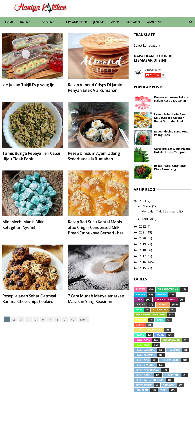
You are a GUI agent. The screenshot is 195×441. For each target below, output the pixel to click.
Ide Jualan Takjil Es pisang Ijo (28, 84)
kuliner (141, 319)
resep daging (172, 339)
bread (161, 294)
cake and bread (165, 299)
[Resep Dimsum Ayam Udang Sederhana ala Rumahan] (98, 125)
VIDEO (115, 22)
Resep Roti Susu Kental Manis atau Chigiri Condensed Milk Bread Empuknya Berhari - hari (96, 227)
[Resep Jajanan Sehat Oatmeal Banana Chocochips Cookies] (32, 267)
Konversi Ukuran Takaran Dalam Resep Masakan (172, 98)
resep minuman (145, 355)
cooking (162, 304)
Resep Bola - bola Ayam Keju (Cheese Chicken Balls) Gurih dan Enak (170, 117)
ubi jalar (142, 390)
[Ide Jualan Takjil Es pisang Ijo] (32, 56)
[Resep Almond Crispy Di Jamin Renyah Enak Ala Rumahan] (98, 56)
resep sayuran (145, 365)
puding (160, 335)
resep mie (174, 350)
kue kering (160, 309)
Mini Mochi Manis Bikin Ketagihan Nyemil (23, 224)
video (163, 390)
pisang (140, 335)
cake (139, 299)
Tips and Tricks (168, 289)
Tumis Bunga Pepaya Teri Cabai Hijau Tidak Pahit (31, 156)
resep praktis (170, 360)
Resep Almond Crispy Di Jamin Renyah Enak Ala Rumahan (95, 87)
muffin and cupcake (149, 329)
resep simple (144, 375)
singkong (169, 385)
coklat (140, 304)
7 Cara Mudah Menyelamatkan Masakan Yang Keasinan (96, 298)
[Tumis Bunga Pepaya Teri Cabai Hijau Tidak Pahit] (32, 125)
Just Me (140, 289)
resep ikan (143, 345)
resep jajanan (145, 350)
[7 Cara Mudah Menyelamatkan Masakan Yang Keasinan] (98, 267)
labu (160, 319)
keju (139, 309)
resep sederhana (147, 370)
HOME (9, 22)
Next (83, 319)
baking (140, 294)
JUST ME (98, 22)
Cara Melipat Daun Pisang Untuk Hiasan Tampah (172, 150)
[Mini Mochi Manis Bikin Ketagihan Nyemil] (32, 193)
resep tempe (144, 385)
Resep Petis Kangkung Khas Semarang (170, 167)
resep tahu (172, 375)
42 (72, 319)
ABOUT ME (154, 22)
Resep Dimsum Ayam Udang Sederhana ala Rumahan (94, 156)
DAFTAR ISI (133, 22)
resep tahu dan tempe (150, 380)
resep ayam (143, 339)
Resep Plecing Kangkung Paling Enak (171, 133)
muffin (140, 324)
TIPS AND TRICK (76, 22)
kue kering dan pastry (150, 314)
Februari (148, 219)
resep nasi (142, 360)
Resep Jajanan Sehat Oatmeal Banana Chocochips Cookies (29, 298)
